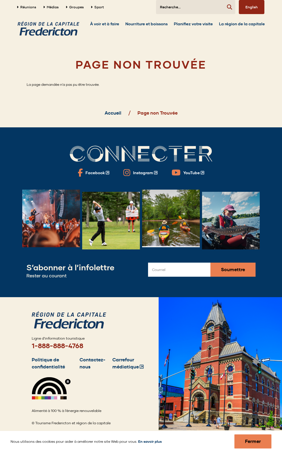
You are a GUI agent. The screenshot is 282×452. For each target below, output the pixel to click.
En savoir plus (150, 441)
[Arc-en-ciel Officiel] (51, 398)
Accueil (113, 113)
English (251, 7)
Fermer (253, 441)
